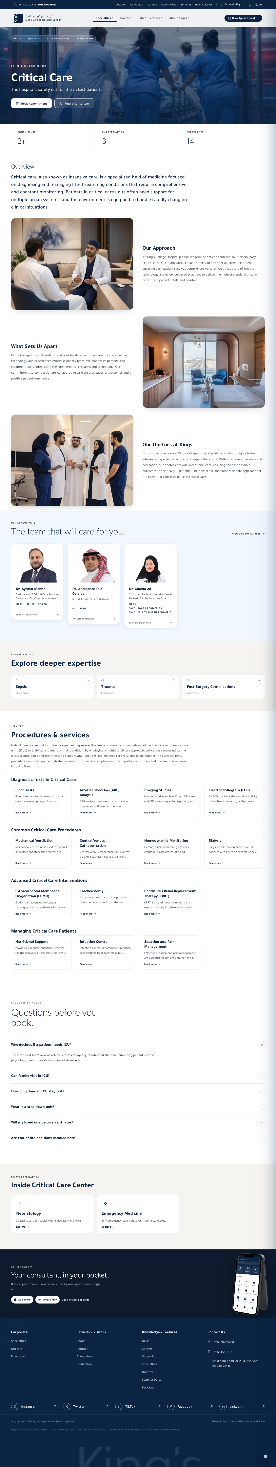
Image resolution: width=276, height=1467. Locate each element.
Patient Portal (169, 4)
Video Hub (149, 1356)
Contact (82, 1348)
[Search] (250, 4)
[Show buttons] (265, 1456)
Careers (152, 4)
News (145, 1340)
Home (17, 38)
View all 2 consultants (246, 533)
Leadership (84, 1364)
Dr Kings (186, 4)
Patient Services (149, 18)
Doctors (126, 18)
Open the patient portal (76, 1299)
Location (121, 4)
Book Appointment (243, 18)
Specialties (103, 18)
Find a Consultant (77, 103)
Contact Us (137, 4)
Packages (148, 1387)
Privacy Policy (219, 1421)
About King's (178, 18)
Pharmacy (18, 1356)
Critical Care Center (59, 38)
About (81, 1340)
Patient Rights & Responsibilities (247, 1421)
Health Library (204, 4)
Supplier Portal (152, 1379)
